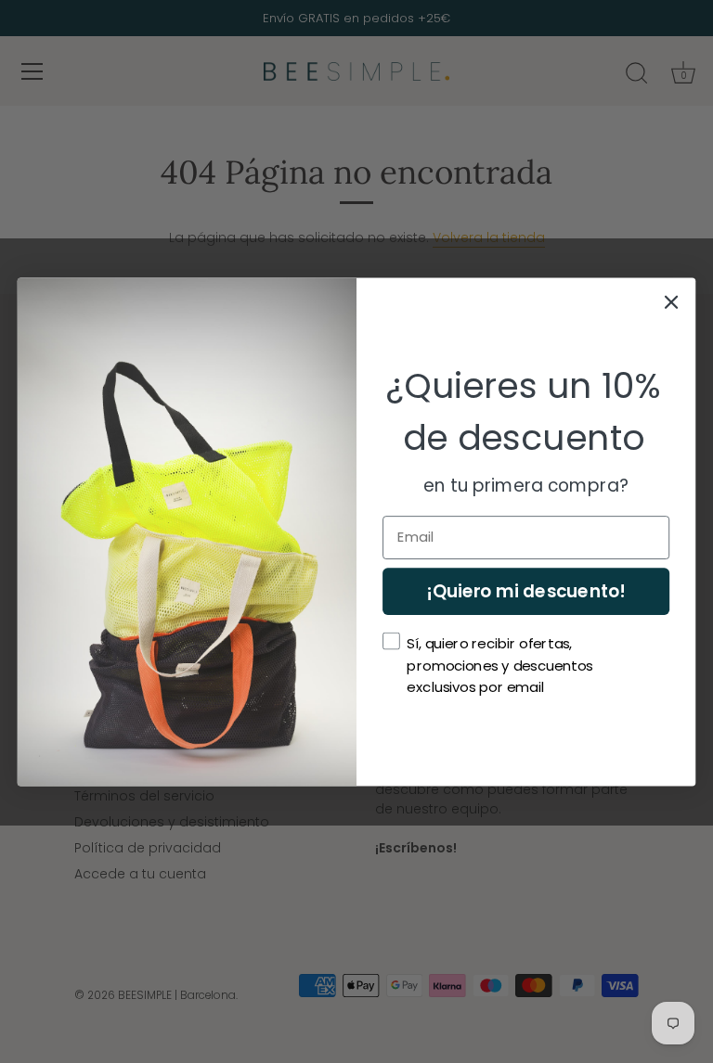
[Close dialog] (671, 301)
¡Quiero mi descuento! (525, 591)
